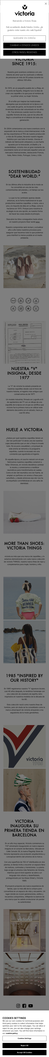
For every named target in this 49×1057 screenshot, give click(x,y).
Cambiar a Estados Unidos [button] (24, 45)
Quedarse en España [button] (24, 38)
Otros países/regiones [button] (24, 52)
